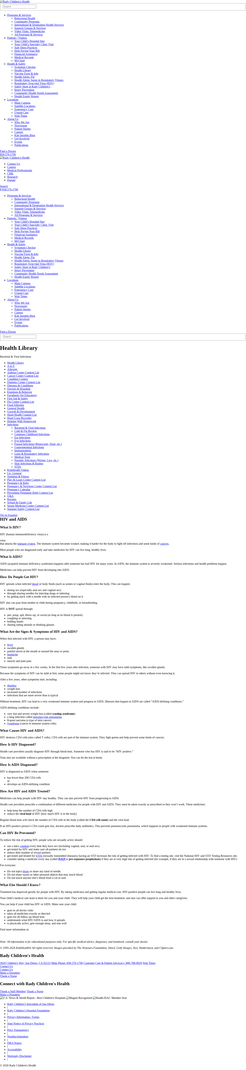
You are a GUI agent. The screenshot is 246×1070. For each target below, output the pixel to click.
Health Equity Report (26, 96)
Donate (11, 180)
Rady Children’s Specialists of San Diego (30, 1004)
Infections (12, 424)
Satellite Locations (24, 106)
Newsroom (20, 125)
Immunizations (22, 450)
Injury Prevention (24, 89)
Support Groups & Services (30, 28)
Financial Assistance (25, 54)
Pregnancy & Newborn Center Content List (32, 486)
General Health (15, 408)
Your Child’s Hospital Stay (29, 41)
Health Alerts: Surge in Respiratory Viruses (38, 80)
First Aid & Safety (17, 398)
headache (12, 654)
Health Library (22, 70)
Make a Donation (10, 972)
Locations (12, 99)
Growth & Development (21, 411)
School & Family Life (19, 502)
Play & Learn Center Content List (26, 479)
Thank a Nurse (8, 976)
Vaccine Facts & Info (26, 73)
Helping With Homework (21, 421)
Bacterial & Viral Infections (30, 427)
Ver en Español (8, 515)
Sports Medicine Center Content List (28, 505)
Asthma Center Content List (23, 372)
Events (18, 141)
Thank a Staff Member (13, 991)
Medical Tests (22, 457)
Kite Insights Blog (24, 135)
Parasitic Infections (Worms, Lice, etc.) (36, 460)
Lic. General (14, 473)
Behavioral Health (24, 18)
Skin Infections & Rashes (28, 463)
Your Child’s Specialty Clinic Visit (33, 44)
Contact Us (13, 163)
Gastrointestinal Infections (29, 447)
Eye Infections (22, 440)
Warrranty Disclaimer (19, 1056)
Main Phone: (67, 963)
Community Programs (26, 21)
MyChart (19, 60)
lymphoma (13, 723)
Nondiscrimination (17, 1036)
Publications (21, 145)
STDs (17, 466)
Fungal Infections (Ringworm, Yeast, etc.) (38, 444)
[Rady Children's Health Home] (15, 1)
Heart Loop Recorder (19, 418)
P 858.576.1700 (9, 189)
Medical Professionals (19, 170)
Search (4, 186)
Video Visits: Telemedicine (29, 31)
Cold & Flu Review (25, 431)
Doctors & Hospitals (18, 388)
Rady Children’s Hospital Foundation (28, 1010)
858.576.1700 (8, 154)
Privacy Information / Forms (23, 1017)
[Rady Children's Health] (15, 157)
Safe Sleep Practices (25, 47)
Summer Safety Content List (23, 509)
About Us (12, 119)
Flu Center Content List (20, 401)
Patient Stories (22, 128)
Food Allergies (15, 405)
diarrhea (11, 685)
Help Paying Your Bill (27, 50)
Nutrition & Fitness (18, 476)
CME (10, 173)
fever (10, 644)
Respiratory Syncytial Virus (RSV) (34, 83)
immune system (26, 543)
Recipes (11, 499)
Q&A (10, 496)
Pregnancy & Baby (18, 483)
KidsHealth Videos (18, 470)
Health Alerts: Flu (24, 76)
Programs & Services (19, 15)
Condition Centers (17, 379)
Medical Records (24, 57)
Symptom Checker (25, 67)
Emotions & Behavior (19, 392)
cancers (164, 543)
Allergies (12, 369)
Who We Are (21, 122)
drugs (26, 871)
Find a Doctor (8, 151)
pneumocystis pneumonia (47, 717)
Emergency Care (23, 109)
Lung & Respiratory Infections (31, 453)
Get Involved (21, 138)
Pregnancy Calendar (18, 489)
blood (35, 583)
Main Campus (22, 102)
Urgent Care (21, 112)
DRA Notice (14, 1043)
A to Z (11, 366)
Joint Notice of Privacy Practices (25, 1023)
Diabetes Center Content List (23, 382)
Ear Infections (22, 437)
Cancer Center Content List (22, 375)
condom (24, 846)
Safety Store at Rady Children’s (32, 86)
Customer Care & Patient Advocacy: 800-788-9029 (113, 963)
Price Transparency (18, 1030)
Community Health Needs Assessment (36, 93)
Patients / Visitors (17, 37)
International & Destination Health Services (39, 24)
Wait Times (20, 115)
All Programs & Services (28, 34)
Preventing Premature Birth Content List (30, 492)
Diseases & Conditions (20, 385)
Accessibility (14, 1049)
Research (12, 176)
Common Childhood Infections (32, 434)
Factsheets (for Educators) (22, 395)
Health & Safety (16, 63)
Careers (18, 132)
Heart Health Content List (22, 414)
